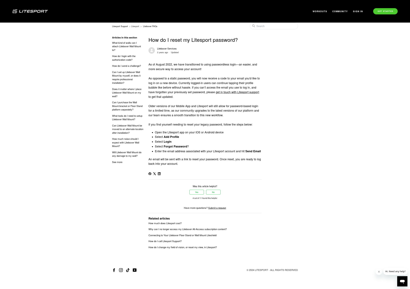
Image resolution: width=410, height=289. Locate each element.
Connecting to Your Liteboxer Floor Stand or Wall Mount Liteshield (182, 235)
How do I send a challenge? (126, 65)
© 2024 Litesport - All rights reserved (272, 270)
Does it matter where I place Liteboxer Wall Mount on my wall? (126, 92)
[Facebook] (149, 173)
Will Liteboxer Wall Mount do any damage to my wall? (126, 154)
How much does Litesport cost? (165, 223)
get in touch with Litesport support (237, 92)
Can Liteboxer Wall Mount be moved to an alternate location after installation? (127, 129)
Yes (196, 192)
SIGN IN (358, 11)
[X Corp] (154, 173)
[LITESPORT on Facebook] (114, 270)
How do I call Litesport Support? (165, 241)
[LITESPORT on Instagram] (121, 270)
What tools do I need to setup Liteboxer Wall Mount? (127, 117)
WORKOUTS (320, 11)
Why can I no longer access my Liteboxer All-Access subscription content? (187, 229)
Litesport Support (120, 26)
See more (117, 162)
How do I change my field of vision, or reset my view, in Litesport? (182, 247)
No (213, 192)
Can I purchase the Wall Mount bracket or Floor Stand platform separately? (127, 106)
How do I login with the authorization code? (123, 57)
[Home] (158, 11)
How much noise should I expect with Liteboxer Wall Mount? (125, 142)
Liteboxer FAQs (150, 26)
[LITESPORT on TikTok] (128, 270)
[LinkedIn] (159, 173)
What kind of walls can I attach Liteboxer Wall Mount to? (126, 46)
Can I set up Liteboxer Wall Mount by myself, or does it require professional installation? (126, 77)
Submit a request (217, 207)
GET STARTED (385, 11)
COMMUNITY (340, 11)
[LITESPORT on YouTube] (135, 270)
